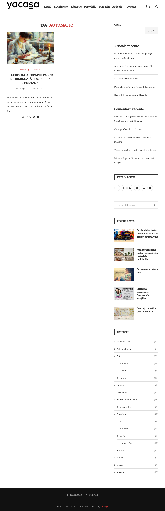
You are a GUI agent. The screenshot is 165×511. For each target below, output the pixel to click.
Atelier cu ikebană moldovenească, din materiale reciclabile (147, 254)
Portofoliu (90, 6)
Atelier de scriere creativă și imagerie (141, 149)
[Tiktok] (150, 6)
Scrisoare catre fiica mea (126, 78)
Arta (137, 356)
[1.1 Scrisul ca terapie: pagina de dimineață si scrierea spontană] (30, 48)
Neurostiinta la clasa (137, 399)
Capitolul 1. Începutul (133, 129)
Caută (117, 24)
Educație (76, 6)
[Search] (156, 6)
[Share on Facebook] (27, 117)
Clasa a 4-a (139, 406)
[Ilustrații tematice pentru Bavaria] (124, 313)
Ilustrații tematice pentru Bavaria (130, 95)
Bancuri (137, 385)
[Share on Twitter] (30, 117)
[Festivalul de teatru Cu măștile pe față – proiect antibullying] (124, 235)
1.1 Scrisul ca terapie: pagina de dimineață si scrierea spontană (30, 79)
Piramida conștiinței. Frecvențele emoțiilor (135, 86)
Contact (131, 6)
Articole (117, 6)
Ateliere (139, 363)
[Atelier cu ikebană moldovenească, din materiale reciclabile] (124, 254)
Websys (104, 506)
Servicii (137, 464)
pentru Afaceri (139, 443)
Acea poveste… (137, 341)
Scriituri (137, 450)
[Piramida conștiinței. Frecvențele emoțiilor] (124, 293)
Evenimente (61, 6)
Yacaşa (22, 88)
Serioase (137, 457)
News (116, 116)
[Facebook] (146, 6)
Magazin (104, 6)
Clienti (139, 370)
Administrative (137, 348)
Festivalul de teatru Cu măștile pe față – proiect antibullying (147, 233)
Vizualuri (137, 472)
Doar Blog (137, 392)
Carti (139, 435)
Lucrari (139, 377)
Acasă (47, 6)
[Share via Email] (38, 117)
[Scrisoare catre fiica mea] (124, 274)
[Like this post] (23, 117)
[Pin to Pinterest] (34, 117)
